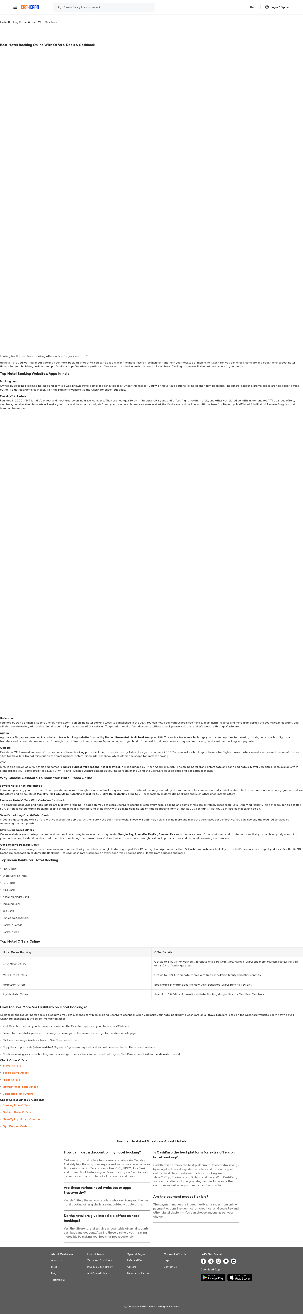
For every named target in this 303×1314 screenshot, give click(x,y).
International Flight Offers (20, 1086)
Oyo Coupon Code (15, 1126)
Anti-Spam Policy (97, 1273)
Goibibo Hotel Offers (17, 1112)
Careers (131, 1266)
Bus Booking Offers (16, 1072)
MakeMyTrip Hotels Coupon (21, 1119)
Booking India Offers (16, 1105)
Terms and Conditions (99, 1260)
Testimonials (58, 1279)
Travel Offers (12, 1065)
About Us (56, 1260)
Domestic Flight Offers (18, 1093)
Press (54, 1266)
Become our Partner (138, 1273)
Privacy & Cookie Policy (100, 1266)
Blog (53, 1273)
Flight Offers (11, 1079)
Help (253, 7)
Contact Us (170, 1266)
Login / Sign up (280, 7)
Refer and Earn (135, 1260)
